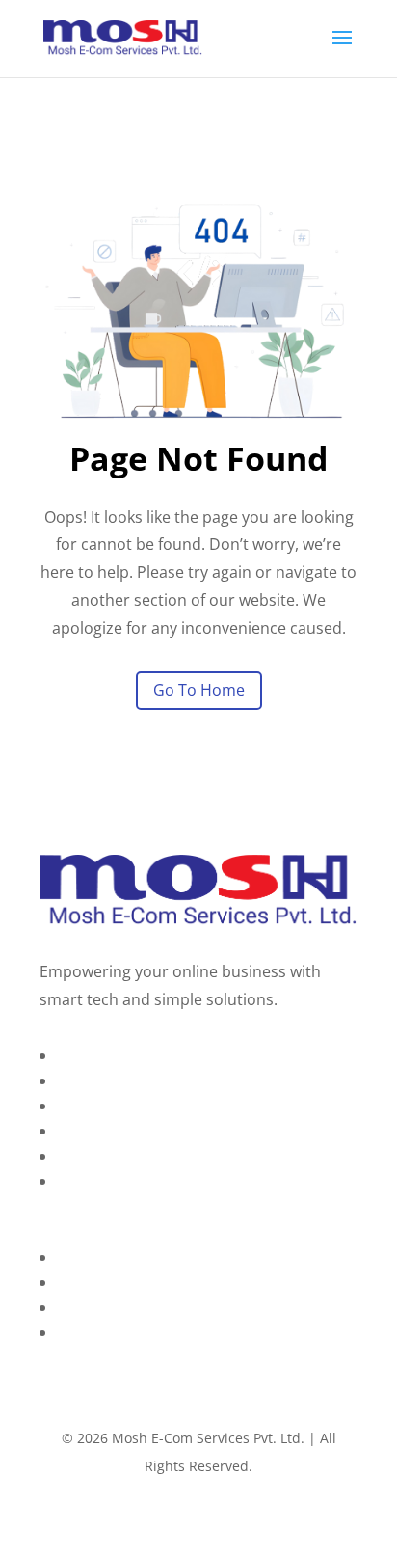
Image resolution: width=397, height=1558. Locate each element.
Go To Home (199, 689)
